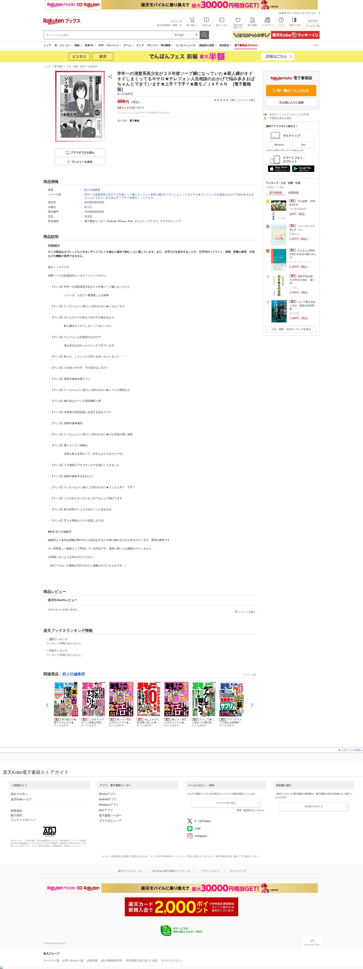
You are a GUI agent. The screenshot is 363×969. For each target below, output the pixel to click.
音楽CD (89, 45)
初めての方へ (19, 793)
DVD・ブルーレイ (108, 45)
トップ (47, 45)
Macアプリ (106, 810)
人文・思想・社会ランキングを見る (291, 329)
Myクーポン (222, 25)
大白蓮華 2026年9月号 (302, 203)
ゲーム (127, 45)
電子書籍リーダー (110, 815)
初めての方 (295, 25)
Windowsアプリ (109, 804)
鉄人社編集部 (125, 93)
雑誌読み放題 (206, 45)
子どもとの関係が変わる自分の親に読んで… (302, 254)
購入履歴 (252, 25)
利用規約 (16, 810)
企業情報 (92, 960)
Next (252, 705)
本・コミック (62, 45)
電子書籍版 (275, 192)
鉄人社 (88, 206)
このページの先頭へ (352, 750)
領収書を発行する (314, 806)
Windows (279, 144)
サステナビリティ (171, 960)
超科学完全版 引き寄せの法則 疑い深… (302, 280)
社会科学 (92, 66)
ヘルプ (281, 25)
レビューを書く (247, 100)
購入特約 (16, 815)
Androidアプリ (108, 799)
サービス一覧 (313, 26)
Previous (47, 705)
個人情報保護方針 (111, 960)
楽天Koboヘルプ (21, 799)
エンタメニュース (185, 45)
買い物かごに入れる (293, 90)
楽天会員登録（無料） (168, 25)
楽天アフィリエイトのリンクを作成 (289, 114)
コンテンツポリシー (23, 819)
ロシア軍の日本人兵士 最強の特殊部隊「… (302, 305)
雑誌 (77, 45)
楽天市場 (312, 21)
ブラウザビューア (110, 820)
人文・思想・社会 (76, 66)
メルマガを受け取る (225, 803)
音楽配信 (224, 45)
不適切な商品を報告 (280, 118)
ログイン (175, 21)
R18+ (317, 45)
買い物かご (192, 25)
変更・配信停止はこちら (249, 810)
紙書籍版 (293, 192)
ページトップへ (312, 944)
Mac (303, 144)
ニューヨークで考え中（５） (302, 228)
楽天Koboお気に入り (238, 26)
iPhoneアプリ (107, 793)
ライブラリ (267, 25)
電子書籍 (58, 66)
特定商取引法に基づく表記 (142, 960)
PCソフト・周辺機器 (159, 45)
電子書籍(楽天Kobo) (245, 45)
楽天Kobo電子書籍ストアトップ (171, 870)
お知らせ (206, 25)
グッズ (140, 45)
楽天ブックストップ (130, 870)
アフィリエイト (210, 870)
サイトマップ (238, 870)
